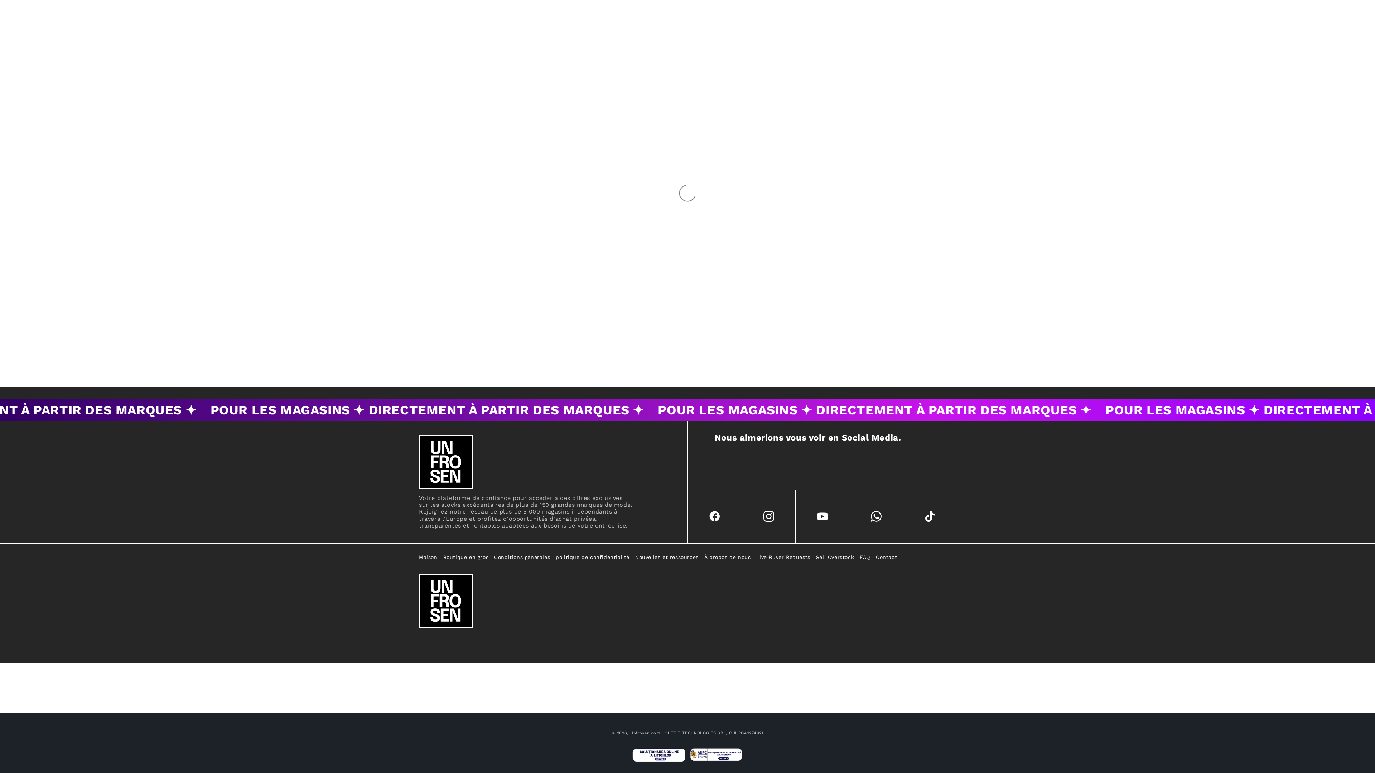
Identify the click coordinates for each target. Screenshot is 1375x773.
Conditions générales (522, 557)
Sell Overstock (835, 557)
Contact (886, 557)
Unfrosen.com (645, 733)
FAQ (865, 557)
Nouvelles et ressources (667, 557)
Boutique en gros (466, 557)
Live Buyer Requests (783, 557)
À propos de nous (727, 557)
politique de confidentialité (592, 557)
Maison (428, 557)
